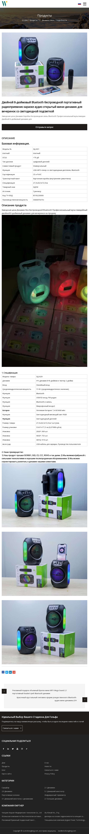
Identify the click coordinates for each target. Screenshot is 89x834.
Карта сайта (6, 774)
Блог (3, 770)
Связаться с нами (11, 728)
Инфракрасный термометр (55, 795)
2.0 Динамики (7, 791)
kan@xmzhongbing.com (67, 831)
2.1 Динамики (49, 788)
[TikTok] (26, 749)
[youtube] (17, 749)
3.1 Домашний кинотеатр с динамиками (17, 799)
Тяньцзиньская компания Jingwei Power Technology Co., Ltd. (64, 820)
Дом (26, 20)
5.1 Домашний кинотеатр (54, 791)
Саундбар (5, 788)
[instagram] (22, 749)
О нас (46, 763)
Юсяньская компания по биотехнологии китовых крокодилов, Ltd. (21, 816)
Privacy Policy (49, 774)
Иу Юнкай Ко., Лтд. (51, 813)
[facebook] (3, 749)
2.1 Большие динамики (53, 799)
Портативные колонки (10, 795)
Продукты (33, 20)
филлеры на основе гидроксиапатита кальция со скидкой (63, 816)
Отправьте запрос (44, 127)
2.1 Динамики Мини (46, 20)
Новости (47, 766)
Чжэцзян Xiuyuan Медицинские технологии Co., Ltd (22, 813)
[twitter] (12, 749)
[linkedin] (8, 749)
